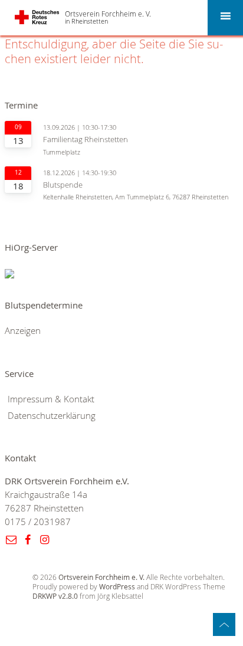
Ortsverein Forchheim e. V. (108, 13)
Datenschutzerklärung (52, 415)
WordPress (117, 586)
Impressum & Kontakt (51, 399)
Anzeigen (23, 330)
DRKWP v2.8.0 (55, 596)
